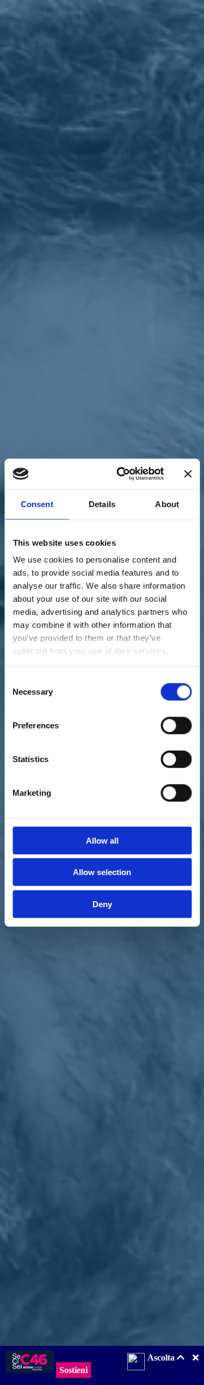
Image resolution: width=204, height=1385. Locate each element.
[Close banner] (187, 474)
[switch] (175, 725)
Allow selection (102, 872)
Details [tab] (102, 503)
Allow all (102, 840)
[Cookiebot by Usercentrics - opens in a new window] (121, 474)
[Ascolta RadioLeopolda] (136, 1362)
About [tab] (167, 503)
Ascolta (162, 1357)
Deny (102, 903)
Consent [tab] (37, 503)
